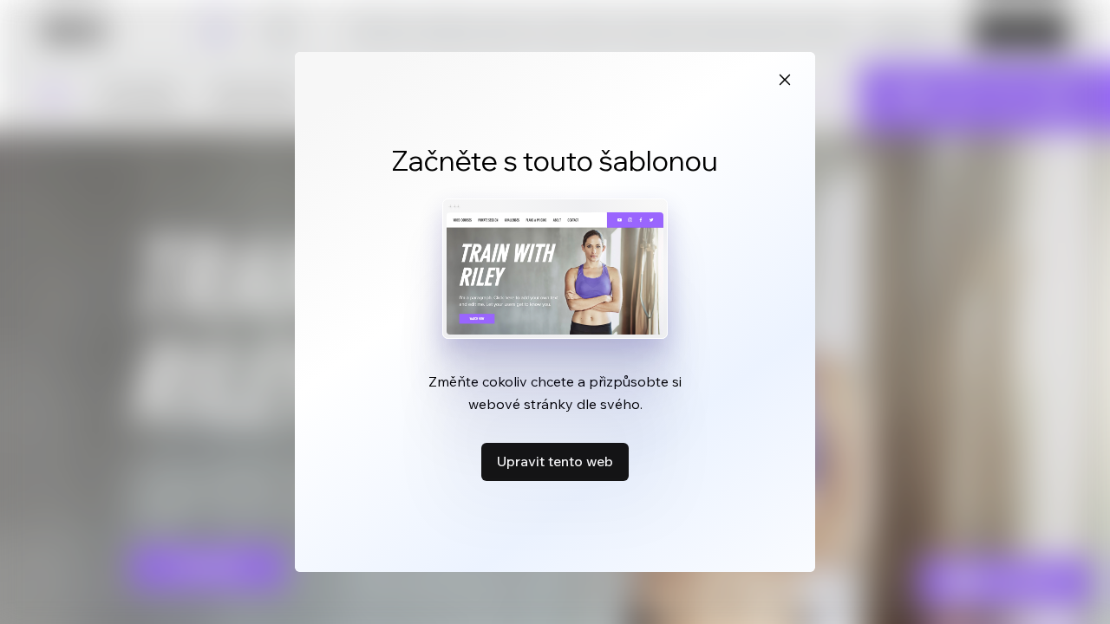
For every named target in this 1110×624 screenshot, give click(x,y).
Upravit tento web (555, 461)
